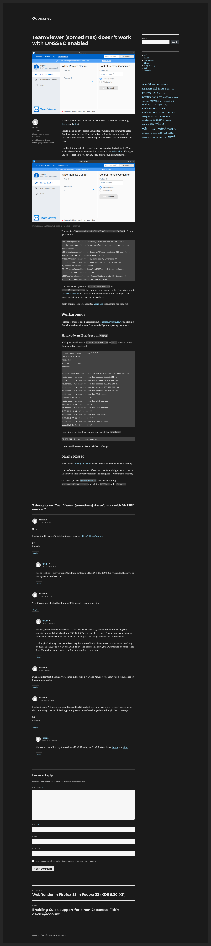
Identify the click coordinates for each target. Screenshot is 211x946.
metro (162, 93)
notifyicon (168, 97)
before (65, 124)
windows (149, 129)
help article (117, 151)
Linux (34, 134)
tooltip (144, 117)
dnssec (47, 140)
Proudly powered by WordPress (54, 935)
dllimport (147, 88)
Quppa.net (41, 18)
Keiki (146, 55)
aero (144, 84)
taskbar (161, 112)
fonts (161, 88)
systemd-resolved (88, 481)
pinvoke (154, 101)
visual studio (147, 120)
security (154, 105)
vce (168, 116)
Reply (35, 553)
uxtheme (159, 116)
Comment (37, 788)
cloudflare (36, 140)
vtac (152, 124)
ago (101, 304)
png (161, 101)
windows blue (168, 133)
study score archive (153, 108)
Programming (149, 66)
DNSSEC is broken (70, 293)
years (96, 304)
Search (145, 39)
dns (42, 140)
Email (36, 837)
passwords (145, 101)
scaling (146, 104)
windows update (148, 138)
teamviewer (49, 143)
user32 (150, 117)
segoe (160, 105)
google (41, 143)
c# (149, 84)
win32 (159, 123)
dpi (155, 88)
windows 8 (167, 129)
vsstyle (168, 120)
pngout (167, 101)
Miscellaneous (43, 134)
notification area (152, 97)
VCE (145, 68)
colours (164, 84)
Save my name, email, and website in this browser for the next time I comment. (66, 861)
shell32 (165, 105)
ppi (172, 101)
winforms (161, 137)
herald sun (169, 89)
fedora (34, 143)
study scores (149, 112)
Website (36, 849)
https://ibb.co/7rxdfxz (92, 536)
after (75, 124)
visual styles (158, 120)
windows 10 (157, 133)
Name (35, 825)
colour (156, 84)
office (176, 97)
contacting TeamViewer (110, 322)
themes (170, 112)
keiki (155, 93)
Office (146, 63)
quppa (35, 127)
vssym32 (145, 124)
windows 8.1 (147, 133)
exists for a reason (83, 463)
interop (146, 92)
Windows (36, 137)
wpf (171, 137)
